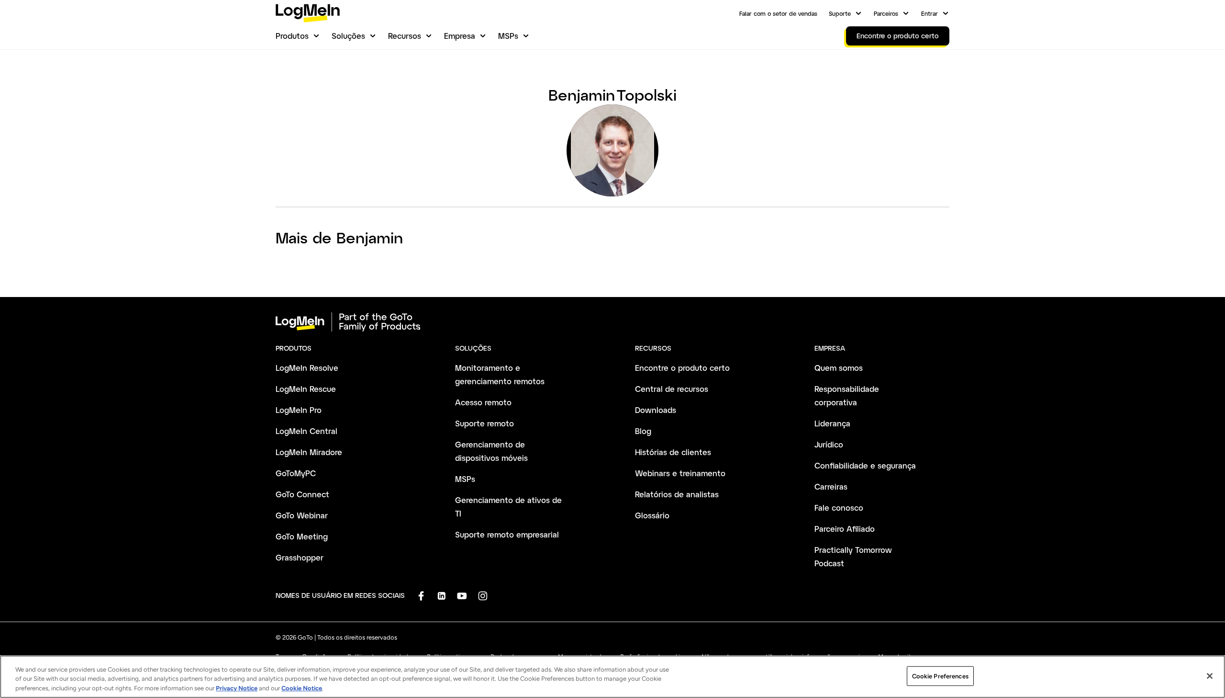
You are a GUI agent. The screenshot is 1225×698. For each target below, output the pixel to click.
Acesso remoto (483, 402)
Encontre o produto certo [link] (898, 36)
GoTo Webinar (302, 515)
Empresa (459, 35)
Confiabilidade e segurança (865, 465)
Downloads (655, 409)
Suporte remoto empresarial (507, 534)
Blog (643, 430)
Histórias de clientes (673, 452)
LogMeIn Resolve (307, 367)
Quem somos (838, 367)
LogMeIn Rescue (306, 388)
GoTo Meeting (302, 536)
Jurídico (828, 444)
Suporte (840, 13)
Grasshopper (299, 557)
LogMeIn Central (306, 430)
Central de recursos (671, 388)
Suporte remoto (484, 423)
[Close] (1209, 676)
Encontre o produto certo (682, 367)
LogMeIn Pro (299, 409)
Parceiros (886, 13)
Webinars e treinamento (680, 473)
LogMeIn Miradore (309, 452)
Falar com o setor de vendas (778, 13)
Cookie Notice (301, 688)
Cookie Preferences (940, 675)
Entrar (929, 13)
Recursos (404, 35)
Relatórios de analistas (677, 494)
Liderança (832, 423)
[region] (612, 676)
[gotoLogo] (308, 13)
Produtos (292, 35)
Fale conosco (838, 507)
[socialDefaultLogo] (420, 595)
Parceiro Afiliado (844, 528)
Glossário (652, 515)
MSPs (508, 35)
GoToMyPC (296, 473)
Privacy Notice (236, 688)
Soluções (348, 35)
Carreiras (830, 486)
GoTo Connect (302, 494)
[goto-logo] (612, 322)
